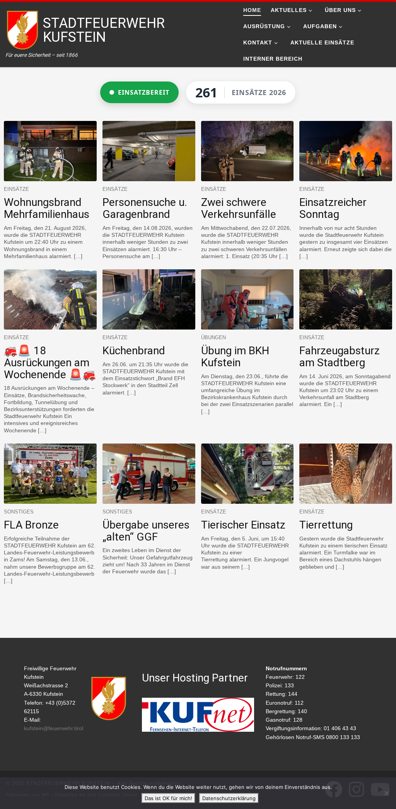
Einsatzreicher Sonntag (333, 208)
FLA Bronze (31, 524)
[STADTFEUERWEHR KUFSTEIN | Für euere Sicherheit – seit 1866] (23, 29)
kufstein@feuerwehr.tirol (53, 728)
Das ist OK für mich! (168, 798)
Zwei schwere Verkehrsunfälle (238, 208)
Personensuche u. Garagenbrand (144, 208)
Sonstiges (19, 512)
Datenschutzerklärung (229, 798)
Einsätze (16, 189)
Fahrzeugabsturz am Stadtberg (339, 356)
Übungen (213, 337)
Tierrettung (326, 524)
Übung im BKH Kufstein (235, 356)
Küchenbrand (133, 350)
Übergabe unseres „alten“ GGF (145, 530)
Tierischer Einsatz (243, 524)
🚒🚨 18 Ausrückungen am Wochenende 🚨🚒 (50, 362)
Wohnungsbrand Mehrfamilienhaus (46, 208)
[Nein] (386, 793)
